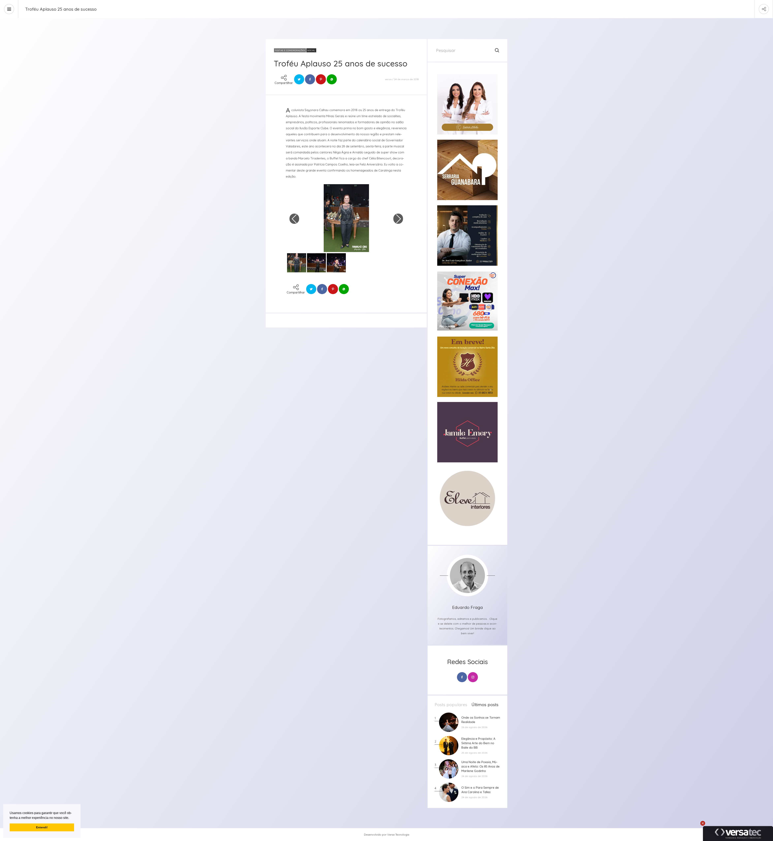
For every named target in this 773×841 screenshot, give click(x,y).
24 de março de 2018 (406, 79)
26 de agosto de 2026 (474, 727)
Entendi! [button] (42, 827)
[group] (467, 104)
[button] (70, 818)
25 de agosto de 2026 (474, 752)
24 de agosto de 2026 (474, 776)
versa (388, 79)
